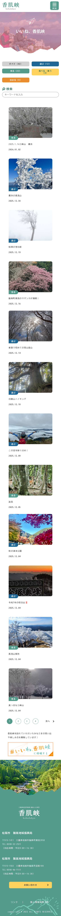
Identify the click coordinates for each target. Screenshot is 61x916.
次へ (48, 721)
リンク (14, 902)
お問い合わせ (30, 885)
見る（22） (15, 71)
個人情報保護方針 (39, 902)
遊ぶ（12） (45, 64)
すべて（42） (15, 64)
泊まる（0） (16, 80)
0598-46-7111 (14, 870)
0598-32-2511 (14, 844)
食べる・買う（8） (45, 72)
